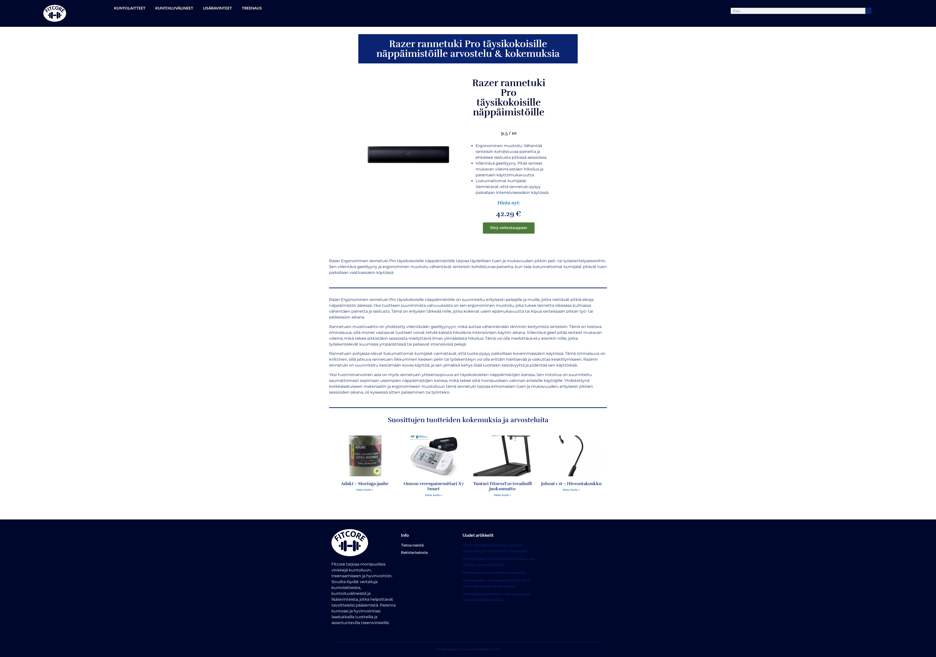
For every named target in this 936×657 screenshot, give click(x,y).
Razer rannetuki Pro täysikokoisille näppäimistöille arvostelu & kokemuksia (468, 49)
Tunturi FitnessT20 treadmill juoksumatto (502, 486)
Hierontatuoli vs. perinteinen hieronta (494, 572)
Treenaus (252, 8)
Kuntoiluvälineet (174, 8)
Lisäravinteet (217, 8)
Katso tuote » (364, 490)
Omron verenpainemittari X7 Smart (434, 486)
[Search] (868, 11)
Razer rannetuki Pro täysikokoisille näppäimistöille (508, 97)
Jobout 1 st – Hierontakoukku (571, 483)
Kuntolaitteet (130, 8)
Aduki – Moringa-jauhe (365, 483)
